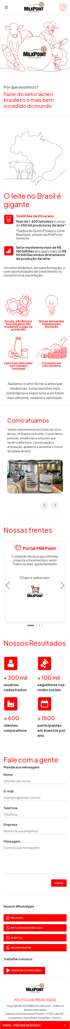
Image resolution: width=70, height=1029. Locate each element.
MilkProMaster (21, 947)
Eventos (16, 937)
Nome (8, 775)
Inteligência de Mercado (27, 927)
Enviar (59, 883)
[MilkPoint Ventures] (62, 7)
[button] (7, 585)
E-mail (8, 791)
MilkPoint (17, 917)
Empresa (10, 825)
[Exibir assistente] (65, 1025)
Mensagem (12, 841)
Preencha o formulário (26, 970)
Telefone (10, 808)
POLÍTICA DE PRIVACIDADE (35, 1000)
